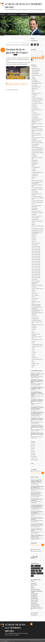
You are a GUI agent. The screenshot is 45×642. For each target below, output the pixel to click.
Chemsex (34, 96)
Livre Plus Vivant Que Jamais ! (37, 202)
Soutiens (33, 341)
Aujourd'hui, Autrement (36, 86)
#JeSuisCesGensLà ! (36, 68)
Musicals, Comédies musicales (37, 288)
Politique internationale (36, 320)
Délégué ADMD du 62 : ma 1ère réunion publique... (37, 393)
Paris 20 (33, 296)
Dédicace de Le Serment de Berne (36, 124)
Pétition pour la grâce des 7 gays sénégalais (36, 308)
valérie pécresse (15, 84)
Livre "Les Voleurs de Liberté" (37, 180)
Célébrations (34, 94)
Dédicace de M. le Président (37, 128)
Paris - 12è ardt (35, 293)
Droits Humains (35, 145)
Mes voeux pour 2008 (36, 249)
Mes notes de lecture (36, 242)
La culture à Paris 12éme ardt (37, 172)
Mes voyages (34, 279)
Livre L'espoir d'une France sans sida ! (36, 194)
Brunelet (32, 373)
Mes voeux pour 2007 (36, 247)
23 (31, 59)
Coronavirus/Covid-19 (36, 114)
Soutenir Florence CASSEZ (37, 339)
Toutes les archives (34, 459)
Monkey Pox (34, 286)
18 (35, 57)
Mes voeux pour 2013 (36, 257)
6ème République (35, 73)
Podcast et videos (35, 317)
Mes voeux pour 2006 (36, 246)
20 (39, 57)
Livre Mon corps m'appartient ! (37, 200)
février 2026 (33, 453)
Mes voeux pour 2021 (36, 269)
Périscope (34, 300)
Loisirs (33, 203)
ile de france (25, 84)
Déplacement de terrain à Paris (37, 137)
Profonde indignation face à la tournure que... (37, 401)
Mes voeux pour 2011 (36, 254)
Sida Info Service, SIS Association (35, 335)
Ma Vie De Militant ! (35, 217)
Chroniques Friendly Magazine (37, 99)
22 (42, 57)
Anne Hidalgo (34, 80)
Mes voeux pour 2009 (36, 251)
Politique (33, 570)
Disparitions (34, 139)
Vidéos (33, 361)
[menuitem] (3, 14)
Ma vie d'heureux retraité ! (37, 216)
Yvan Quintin (33, 387)
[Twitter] (35, 45)
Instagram (34, 168)
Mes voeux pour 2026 (36, 277)
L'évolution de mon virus (36, 211)
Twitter (33, 354)
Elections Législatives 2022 (37, 147)
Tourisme (34, 352)
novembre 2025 (34, 457)
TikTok (33, 351)
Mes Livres (34, 239)
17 (33, 57)
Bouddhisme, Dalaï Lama (36, 93)
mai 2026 (32, 448)
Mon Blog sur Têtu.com (35, 604)
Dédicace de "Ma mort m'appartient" (35, 121)
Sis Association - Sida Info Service (36, 337)
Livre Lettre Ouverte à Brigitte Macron (37, 198)
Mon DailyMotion (34, 595)
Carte (32, 463)
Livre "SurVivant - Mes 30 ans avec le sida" (37, 190)
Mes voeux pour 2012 (36, 256)
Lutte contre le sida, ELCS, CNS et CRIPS (36, 206)
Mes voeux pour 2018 (36, 266)
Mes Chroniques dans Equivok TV (37, 226)
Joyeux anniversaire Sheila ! (37, 524)
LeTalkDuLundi (35, 175)
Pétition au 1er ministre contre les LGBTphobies (36, 305)
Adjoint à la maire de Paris (36, 75)
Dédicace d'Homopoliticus (37, 119)
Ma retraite (34, 214)
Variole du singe (35, 357)
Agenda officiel (33, 583)
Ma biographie (24, 14)
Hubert (33, 165)
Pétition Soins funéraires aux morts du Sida (37, 313)
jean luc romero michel (35, 568)
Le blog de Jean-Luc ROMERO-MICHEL (15, 627)
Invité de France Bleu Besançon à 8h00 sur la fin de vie (19, 38)
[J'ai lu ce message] (43, 640)
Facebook (34, 154)
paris (37, 570)
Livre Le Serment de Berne (37, 196)
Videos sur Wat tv (34, 601)
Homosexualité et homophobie (35, 163)
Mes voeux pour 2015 (36, 261)
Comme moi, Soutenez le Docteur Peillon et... (37, 419)
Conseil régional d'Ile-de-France (36, 110)
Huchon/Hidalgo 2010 (36, 167)
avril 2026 (32, 450)
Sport (33, 342)
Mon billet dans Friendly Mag (37, 285)
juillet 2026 (33, 445)
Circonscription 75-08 (36, 101)
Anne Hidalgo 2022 (35, 81)
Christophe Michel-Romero (37, 98)
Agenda (33, 76)
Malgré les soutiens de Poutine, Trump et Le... (37, 427)
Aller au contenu (4, 0)
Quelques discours (34, 593)
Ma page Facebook (34, 598)
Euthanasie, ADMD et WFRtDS (37, 152)
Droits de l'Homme (35, 144)
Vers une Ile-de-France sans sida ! (36, 360)
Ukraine (33, 355)
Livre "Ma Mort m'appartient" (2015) (37, 185)
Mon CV (32, 586)
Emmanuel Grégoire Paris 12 (37, 150)
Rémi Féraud (34, 327)
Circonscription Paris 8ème (37, 103)
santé (32, 565)
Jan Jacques (33, 433)
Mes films (34, 236)
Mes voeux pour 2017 (36, 264)
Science (33, 332)
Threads (33, 347)
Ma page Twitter (34, 603)
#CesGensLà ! (34, 66)
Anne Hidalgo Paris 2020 (36, 83)
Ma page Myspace (34, 596)
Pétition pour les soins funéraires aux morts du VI (37, 310)
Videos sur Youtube (34, 599)
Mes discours (34, 234)
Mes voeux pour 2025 (36, 275)
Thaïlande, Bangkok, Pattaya (37, 346)
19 (37, 57)
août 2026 (33, 443)
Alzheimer (34, 78)
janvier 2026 (33, 454)
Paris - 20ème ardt (35, 295)
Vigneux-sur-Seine (35, 363)
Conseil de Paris (35, 108)
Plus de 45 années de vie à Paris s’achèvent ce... (37, 434)
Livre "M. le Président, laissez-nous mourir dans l (37, 183)
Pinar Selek (34, 315)
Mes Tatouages (35, 244)
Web (33, 366)
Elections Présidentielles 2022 (37, 149)
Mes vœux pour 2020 (36, 280)
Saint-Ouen (34, 329)
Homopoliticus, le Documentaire (35, 161)
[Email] (38, 45)
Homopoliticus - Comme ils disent (36, 158)
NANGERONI (33, 380)
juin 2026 (32, 446)
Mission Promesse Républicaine (35, 283)
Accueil (3, 14)
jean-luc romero (9, 84)
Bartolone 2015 (21, 83)
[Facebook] (32, 45)
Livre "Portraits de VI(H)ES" (37, 187)
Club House (34, 104)
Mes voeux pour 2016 (36, 262)
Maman (33, 222)
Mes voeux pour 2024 (36, 274)
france (40, 570)
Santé (33, 330)
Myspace (33, 291)
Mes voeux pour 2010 (36, 252)
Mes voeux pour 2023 (36, 272)
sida (42, 568)
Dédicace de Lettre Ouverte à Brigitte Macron (37, 127)
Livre (33, 178)
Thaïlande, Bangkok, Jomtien (37, 344)
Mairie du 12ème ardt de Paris (37, 220)
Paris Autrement (17, 84)
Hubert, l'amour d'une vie (35, 589)
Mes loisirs (34, 241)
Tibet (33, 349)
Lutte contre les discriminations (34, 209)
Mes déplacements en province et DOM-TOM (36, 232)
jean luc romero (37, 565)
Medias (33, 224)
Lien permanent (10, 83)
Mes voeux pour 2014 (36, 259)
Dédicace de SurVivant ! (36, 133)
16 (31, 57)
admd (32, 575)
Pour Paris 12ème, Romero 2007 (36, 322)
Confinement (34, 106)
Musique (33, 290)
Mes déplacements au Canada (37, 230)
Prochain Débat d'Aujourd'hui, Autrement (37, 325)
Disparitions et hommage (36, 140)
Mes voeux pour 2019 (36, 267)
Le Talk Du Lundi (35, 173)
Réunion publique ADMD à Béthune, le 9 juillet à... (37, 381)
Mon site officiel (12, 14)
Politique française (35, 318)
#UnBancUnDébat (35, 71)
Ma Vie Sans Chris (35, 219)
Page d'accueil (27, 40)
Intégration (34, 170)
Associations (34, 85)
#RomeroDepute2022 (36, 70)
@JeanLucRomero (34, 40)
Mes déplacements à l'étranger (37, 228)
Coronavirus (34, 112)
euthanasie (33, 573)
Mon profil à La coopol (35, 606)
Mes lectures (34, 237)
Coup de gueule (35, 117)
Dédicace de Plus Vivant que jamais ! (37, 131)
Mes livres (33, 587)
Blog (33, 91)
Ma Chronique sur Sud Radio (37, 212)
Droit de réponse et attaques (37, 142)
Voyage (33, 365)
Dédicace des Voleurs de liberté (36, 135)
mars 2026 (33, 451)
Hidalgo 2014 (34, 155)
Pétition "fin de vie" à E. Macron (36, 302)
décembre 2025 (34, 456)
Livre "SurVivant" (35, 191)
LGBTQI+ (34, 177)
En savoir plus (6, 641)
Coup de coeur (35, 115)
